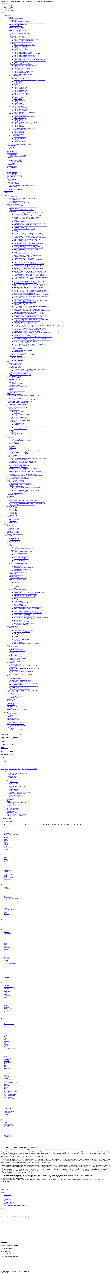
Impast (5, 946)
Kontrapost (7, 964)
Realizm (6, 1056)
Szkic (5, 1088)
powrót (2, 1192)
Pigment (6, 1038)
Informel (6, 949)
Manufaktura (7, 990)
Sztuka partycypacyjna (10, 1095)
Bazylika (6, 860)
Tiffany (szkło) (7, 1108)
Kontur (6, 966)
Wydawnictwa (7, 1199)
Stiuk (5, 1084)
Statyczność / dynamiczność (11, 1082)
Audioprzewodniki (7, 754)
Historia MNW (14, 782)
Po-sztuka (6, 1041)
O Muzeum (4, 748)
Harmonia (6, 932)
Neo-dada (6, 1007)
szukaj (2, 734)
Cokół (5, 876)
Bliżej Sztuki (13, 790)
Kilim (5, 961)
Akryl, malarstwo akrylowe (11, 834)
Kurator (6, 967)
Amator (6, 837)
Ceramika (6, 871)
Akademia (6, 833)
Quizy (8, 801)
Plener (5, 1039)
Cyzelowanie (7, 879)
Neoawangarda (8, 1008)
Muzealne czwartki (12, 799)
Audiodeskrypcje (11, 777)
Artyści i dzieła (14, 783)
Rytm (5, 1066)
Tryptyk (6, 1114)
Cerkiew (6, 873)
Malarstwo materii (8, 987)
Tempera (6, 1107)
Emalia (5, 899)
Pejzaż (5, 1035)
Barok (5, 857)
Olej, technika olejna (9, 1024)
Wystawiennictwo (8, 1125)
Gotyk (5, 923)
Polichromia (7, 1042)
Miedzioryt (7, 992)
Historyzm (6, 935)
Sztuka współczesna (9, 1098)
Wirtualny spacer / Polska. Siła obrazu (17, 814)
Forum (5, 908)
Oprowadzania (14, 789)
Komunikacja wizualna (10, 963)
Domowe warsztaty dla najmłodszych (20, 792)
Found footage (7, 911)
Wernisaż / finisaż (8, 1124)
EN (5, 762)
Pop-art (6, 1044)
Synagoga (6, 1087)
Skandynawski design (9, 1079)
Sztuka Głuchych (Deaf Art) (11, 1091)
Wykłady (12, 787)
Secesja (6, 1075)
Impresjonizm (7, 947)
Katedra (6, 960)
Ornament (6, 1027)
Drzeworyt (6, 888)
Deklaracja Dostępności (10, 1202)
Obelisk (6, 1021)
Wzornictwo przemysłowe (10, 1126)
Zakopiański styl (8, 1135)
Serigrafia (6, 1076)
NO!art (6, 1011)
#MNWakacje (10, 804)
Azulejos (6, 849)
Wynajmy (6, 1198)
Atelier (5, 846)
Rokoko (6, 1064)
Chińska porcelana (8, 874)
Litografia (6, 977)
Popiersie (6, 1045)
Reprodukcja (7, 1061)
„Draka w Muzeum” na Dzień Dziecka (17, 802)
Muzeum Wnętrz (8, 8)
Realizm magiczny (8, 1058)
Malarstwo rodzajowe (9, 988)
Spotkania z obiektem (15, 795)
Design (6, 887)
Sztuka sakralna (8, 1097)
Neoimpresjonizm (8, 1010)
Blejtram (6, 862)
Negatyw (6, 1005)
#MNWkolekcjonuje (12, 809)
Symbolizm (7, 1085)
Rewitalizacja (7, 1062)
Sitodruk (6, 1078)
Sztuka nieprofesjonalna (10, 1094)
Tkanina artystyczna (9, 1111)
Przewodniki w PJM (12, 779)
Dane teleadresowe (7, 751)
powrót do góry (5, 1189)
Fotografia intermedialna (10, 909)
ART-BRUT (7, 844)
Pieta (5, 1036)
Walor (5, 1122)
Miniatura (6, 994)
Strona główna (4, 769)
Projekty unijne (8, 1203)
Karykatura (7, 958)
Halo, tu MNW (11, 811)
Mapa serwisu (7, 1195)
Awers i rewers (8, 847)
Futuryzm (6, 914)
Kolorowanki (10, 806)
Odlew (5, 1022)
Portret (5, 1046)
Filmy (19, 769)
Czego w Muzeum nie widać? (18, 793)
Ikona (5, 943)
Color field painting (9, 877)
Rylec (5, 1065)
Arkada (6, 840)
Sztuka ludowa (8, 1092)
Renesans (6, 1059)
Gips (5, 922)
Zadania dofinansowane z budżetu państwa (15, 1205)
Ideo (8, 1272)
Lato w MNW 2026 (7, 744)
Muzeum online (13, 769)
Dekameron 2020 (11, 805)
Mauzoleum (7, 991)
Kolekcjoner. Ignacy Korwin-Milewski (17, 773)
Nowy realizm (7, 1012)
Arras (5, 842)
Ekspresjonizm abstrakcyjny (11, 898)
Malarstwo (6, 985)
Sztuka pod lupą (11, 798)
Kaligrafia (6, 957)
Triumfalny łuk (8, 1112)
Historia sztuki (7, 933)
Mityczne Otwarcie (12, 812)
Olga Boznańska (11, 774)
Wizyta (3, 741)
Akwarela (6, 836)
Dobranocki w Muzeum (16, 785)
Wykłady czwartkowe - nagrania (15, 815)
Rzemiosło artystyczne (9, 1068)
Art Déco (6, 843)
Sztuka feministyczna (9, 1089)
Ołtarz (5, 1025)
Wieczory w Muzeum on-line (17, 796)
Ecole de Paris (7, 897)
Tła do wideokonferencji (13, 808)
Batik (5, 859)
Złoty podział (7, 1136)
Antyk (5, 839)
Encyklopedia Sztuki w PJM (29, 769)
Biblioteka (6, 1200)
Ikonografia (7, 944)
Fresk (5, 912)
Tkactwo (6, 1109)
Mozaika (6, 997)
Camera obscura (8, 870)
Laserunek (6, 975)
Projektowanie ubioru (9, 1048)
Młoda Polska (7, 995)
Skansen (6, 1081)
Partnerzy (6, 1196)
